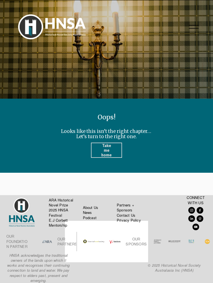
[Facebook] (200, 210)
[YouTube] (195, 227)
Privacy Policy (129, 220)
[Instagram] (191, 210)
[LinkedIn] (191, 218)
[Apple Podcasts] (200, 218)
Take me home (106, 150)
